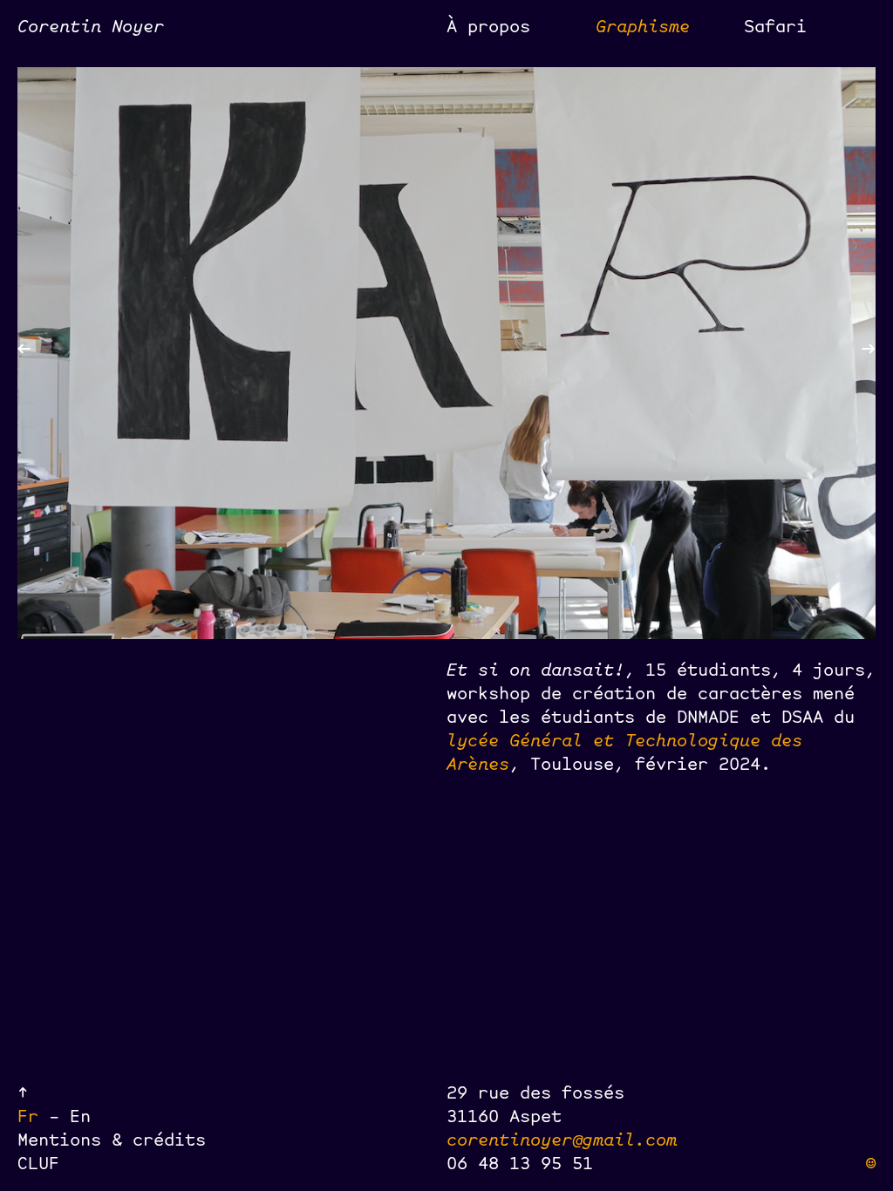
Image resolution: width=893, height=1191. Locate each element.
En (80, 1114)
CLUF (38, 1162)
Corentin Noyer (90, 25)
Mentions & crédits (111, 1138)
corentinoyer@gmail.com (561, 1138)
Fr (33, 1114)
